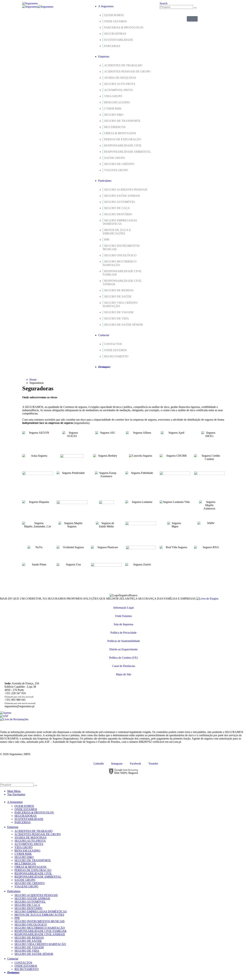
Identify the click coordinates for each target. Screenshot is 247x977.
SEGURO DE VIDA (116, 318)
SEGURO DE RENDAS (118, 290)
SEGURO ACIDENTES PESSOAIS (125, 189)
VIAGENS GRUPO (116, 170)
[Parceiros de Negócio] (192, 19)
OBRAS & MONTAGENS (120, 133)
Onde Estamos (123, 615)
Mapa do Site (123, 674)
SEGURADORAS (115, 33)
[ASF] (4, 716)
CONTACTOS (113, 344)
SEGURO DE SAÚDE (117, 296)
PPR (106, 239)
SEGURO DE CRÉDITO (119, 164)
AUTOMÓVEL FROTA (118, 90)
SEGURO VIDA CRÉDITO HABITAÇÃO (120, 304)
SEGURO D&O (113, 114)
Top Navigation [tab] (16, 794)
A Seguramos (106, 6)
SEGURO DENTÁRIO (118, 214)
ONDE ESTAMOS (115, 21)
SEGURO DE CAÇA (117, 208)
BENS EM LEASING (117, 102)
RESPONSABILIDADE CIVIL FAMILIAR (122, 273)
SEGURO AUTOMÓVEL (119, 201)
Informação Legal (123, 607)
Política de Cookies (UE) (123, 657)
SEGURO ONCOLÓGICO (120, 255)
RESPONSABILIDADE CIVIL (123, 145)
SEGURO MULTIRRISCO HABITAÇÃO (120, 263)
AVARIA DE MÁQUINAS (120, 77)
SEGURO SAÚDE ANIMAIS (122, 195)
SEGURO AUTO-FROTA (119, 83)
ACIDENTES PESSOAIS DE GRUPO (127, 71)
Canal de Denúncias (123, 666)
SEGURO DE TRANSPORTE (122, 120)
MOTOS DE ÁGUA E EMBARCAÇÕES (117, 231)
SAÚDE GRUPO (114, 157)
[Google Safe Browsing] (123, 771)
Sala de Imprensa (123, 624)
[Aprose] (5, 712)
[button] (163, 3)
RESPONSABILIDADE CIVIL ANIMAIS (122, 282)
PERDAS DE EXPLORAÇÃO (122, 139)
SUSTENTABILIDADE (118, 39)
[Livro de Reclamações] (14, 719)
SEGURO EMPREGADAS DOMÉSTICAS (120, 222)
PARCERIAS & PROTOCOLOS (123, 27)
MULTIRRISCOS (114, 127)
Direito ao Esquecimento (123, 649)
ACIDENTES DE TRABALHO (123, 65)
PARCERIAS (112, 45)
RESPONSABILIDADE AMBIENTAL (127, 151)
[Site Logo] (30, 3)
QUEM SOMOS (114, 15)
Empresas (103, 56)
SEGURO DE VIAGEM (118, 312)
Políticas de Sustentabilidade (123, 641)
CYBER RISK (113, 108)
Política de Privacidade (123, 632)
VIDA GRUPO (113, 96)
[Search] (195, 7)
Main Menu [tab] (14, 791)
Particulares (104, 180)
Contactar (103, 335)
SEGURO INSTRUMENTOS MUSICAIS (121, 247)
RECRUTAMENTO (116, 356)
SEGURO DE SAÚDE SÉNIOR (123, 324)
